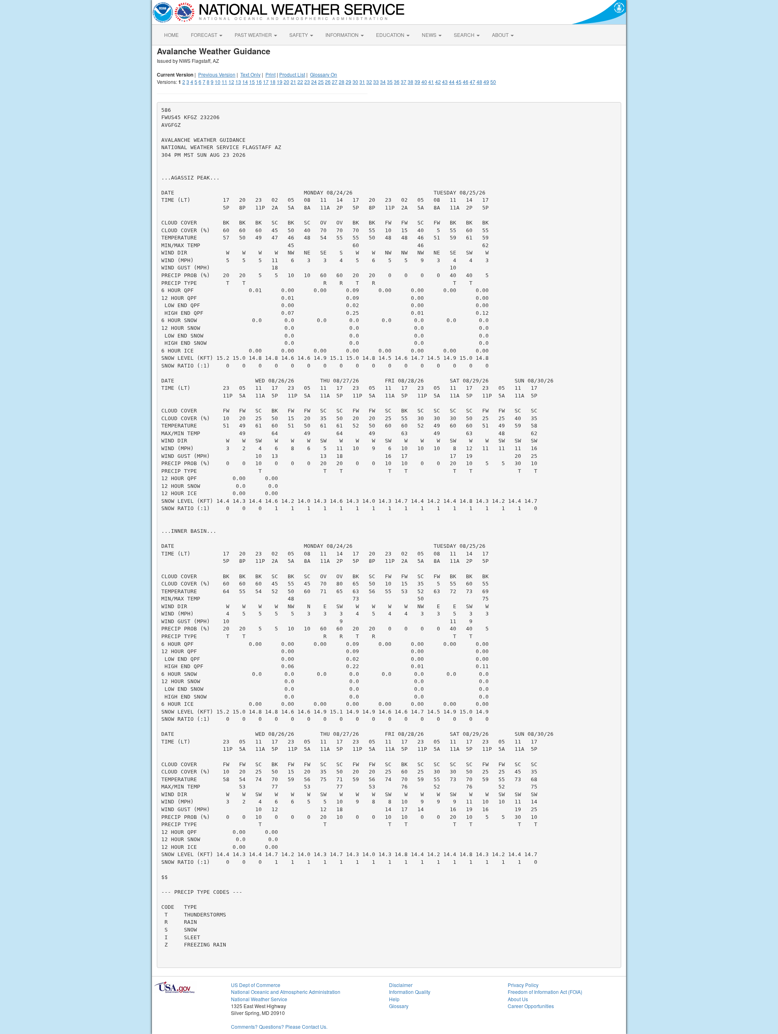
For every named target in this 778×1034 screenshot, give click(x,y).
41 (431, 81)
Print (270, 74)
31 (362, 81)
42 (438, 81)
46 (465, 81)
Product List (292, 74)
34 (383, 81)
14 (245, 81)
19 (279, 81)
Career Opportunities (531, 1005)
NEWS (430, 34)
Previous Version (216, 74)
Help (394, 999)
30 (355, 81)
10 (217, 81)
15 (252, 81)
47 (472, 81)
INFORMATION (342, 34)
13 (238, 81)
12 (231, 81)
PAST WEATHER (254, 34)
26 (328, 81)
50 (493, 81)
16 (259, 81)
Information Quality (409, 991)
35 (390, 81)
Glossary (398, 1005)
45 (459, 81)
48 (479, 81)
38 (410, 81)
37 (403, 81)
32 (369, 81)
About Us (518, 999)
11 (224, 81)
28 (341, 81)
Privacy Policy (523, 984)
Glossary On (323, 74)
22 (300, 81)
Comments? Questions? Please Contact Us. (279, 1026)
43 (445, 81)
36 (397, 81)
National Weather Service (259, 999)
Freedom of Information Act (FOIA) (545, 991)
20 (286, 81)
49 (486, 81)
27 (335, 81)
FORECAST (204, 34)
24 (314, 81)
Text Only (250, 74)
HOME (171, 34)
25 (321, 81)
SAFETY (299, 34)
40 (424, 81)
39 (417, 81)
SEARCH (465, 34)
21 (293, 81)
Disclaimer (401, 984)
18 (273, 81)
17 (266, 81)
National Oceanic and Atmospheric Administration (285, 991)
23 (307, 81)
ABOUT (501, 34)
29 (348, 81)
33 (376, 81)
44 (452, 81)
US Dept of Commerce (255, 984)
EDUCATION (391, 34)
